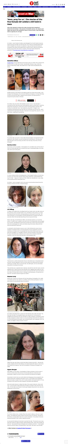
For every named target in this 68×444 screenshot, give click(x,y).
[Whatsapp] (36, 35)
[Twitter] (40, 35)
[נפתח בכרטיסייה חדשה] (56, 4)
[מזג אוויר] (12, 4)
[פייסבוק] (60, 4)
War (14, 36)
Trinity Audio (16, 40)
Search (53, 4)
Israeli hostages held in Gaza (26, 36)
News (4, 9)
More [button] (61, 6)
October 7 (32, 36)
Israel (16, 36)
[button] (64, 4)
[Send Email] (42, 35)
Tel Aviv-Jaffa (16, 4)
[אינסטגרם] (62, 4)
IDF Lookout (19, 36)
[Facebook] (38, 35)
